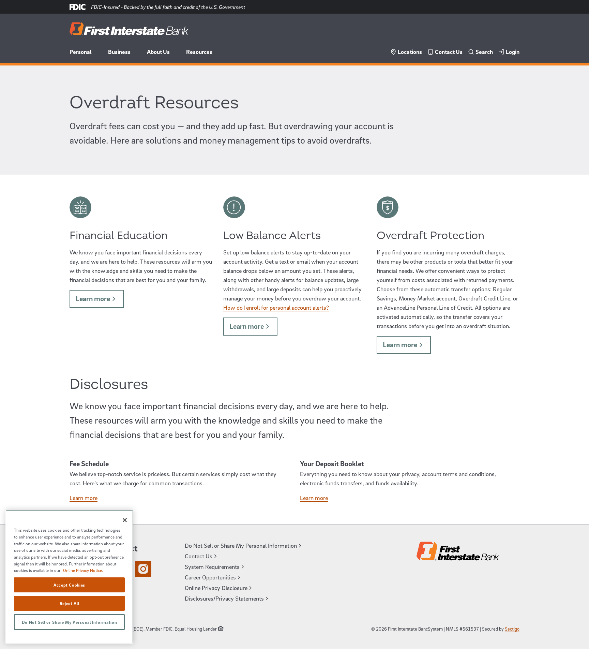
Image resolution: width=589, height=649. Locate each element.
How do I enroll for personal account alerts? (276, 307)
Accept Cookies (69, 585)
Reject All (69, 603)
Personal (81, 51)
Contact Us (449, 51)
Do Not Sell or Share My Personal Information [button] (241, 545)
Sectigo (512, 629)
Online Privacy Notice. (83, 570)
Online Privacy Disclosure (216, 587)
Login (512, 51)
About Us (158, 51)
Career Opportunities (210, 577)
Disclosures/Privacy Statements (224, 598)
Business (119, 51)
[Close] (124, 520)
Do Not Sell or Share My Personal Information (69, 622)
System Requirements (212, 566)
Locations (410, 51)
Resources (199, 51)
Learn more (93, 298)
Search (484, 51)
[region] (69, 577)
